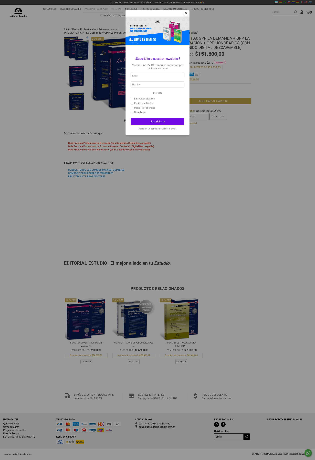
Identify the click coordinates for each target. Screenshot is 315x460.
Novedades (140, 112)
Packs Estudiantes (143, 103)
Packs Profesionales (144, 108)
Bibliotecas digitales (144, 98)
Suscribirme (157, 121)
